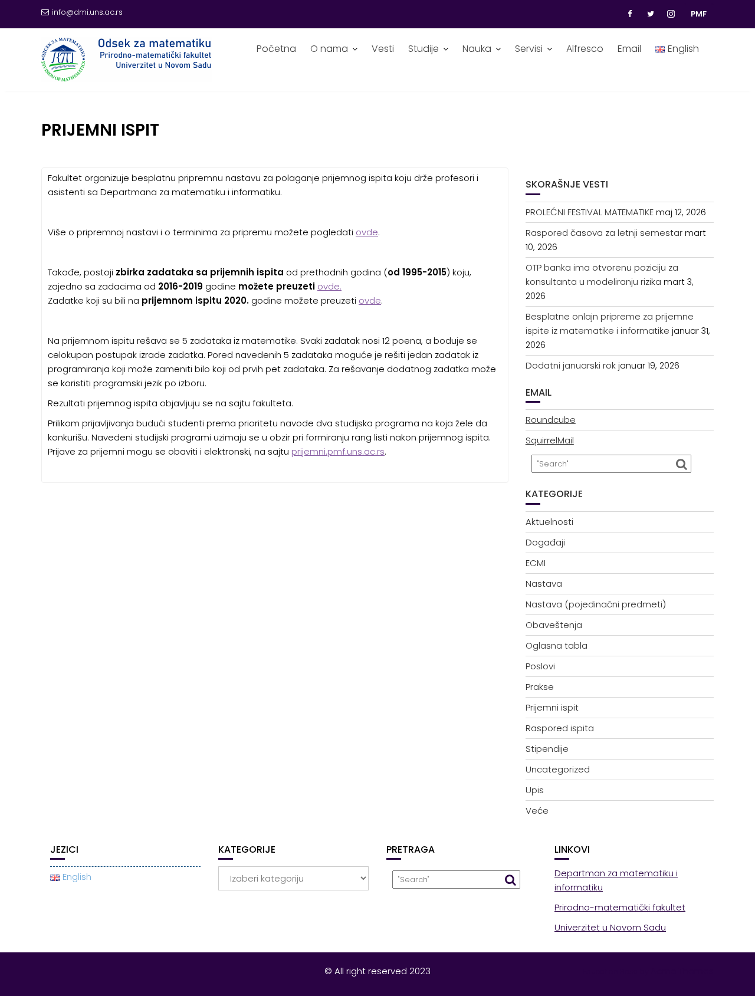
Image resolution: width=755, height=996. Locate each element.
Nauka (476, 48)
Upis (535, 790)
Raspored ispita (560, 728)
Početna (276, 48)
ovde (367, 232)
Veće (537, 810)
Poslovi (540, 666)
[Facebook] (629, 14)
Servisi (529, 48)
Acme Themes (682, 971)
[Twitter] (650, 14)
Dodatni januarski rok (571, 365)
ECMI (536, 563)
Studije (423, 48)
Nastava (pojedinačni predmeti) (596, 604)
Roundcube (551, 419)
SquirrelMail (550, 440)
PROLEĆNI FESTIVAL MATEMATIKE (590, 212)
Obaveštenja (554, 625)
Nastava (544, 583)
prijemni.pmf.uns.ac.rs (338, 451)
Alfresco (584, 48)
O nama (329, 48)
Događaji (545, 542)
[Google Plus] (671, 14)
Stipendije (547, 748)
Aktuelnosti (549, 521)
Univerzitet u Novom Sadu (610, 927)
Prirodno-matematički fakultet (619, 907)
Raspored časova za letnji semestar (604, 232)
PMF (699, 13)
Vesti (383, 48)
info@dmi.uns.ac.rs (87, 12)
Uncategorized (558, 769)
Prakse (540, 687)
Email (629, 48)
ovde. (329, 286)
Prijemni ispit (552, 707)
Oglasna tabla (556, 645)
